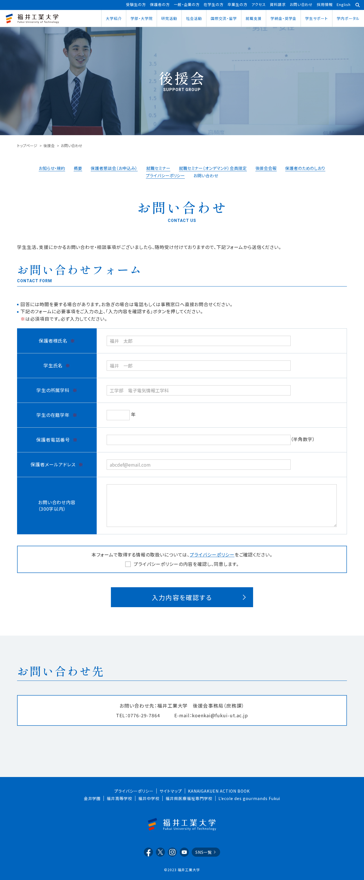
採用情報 (325, 4)
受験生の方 (136, 4)
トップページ (27, 145)
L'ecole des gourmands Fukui (249, 798)
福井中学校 (149, 798)
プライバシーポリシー (165, 175)
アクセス (258, 4)
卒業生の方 (237, 4)
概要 (78, 168)
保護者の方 (160, 4)
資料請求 (278, 4)
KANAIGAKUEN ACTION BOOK (219, 791)
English (344, 4)
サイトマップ (171, 791)
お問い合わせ (301, 4)
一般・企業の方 (187, 4)
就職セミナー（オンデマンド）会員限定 (213, 168)
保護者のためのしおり (305, 168)
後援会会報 (266, 168)
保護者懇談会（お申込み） (114, 168)
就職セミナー (158, 168)
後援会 (49, 145)
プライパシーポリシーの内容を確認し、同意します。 (186, 563)
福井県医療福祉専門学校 (189, 798)
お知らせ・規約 (52, 168)
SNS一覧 (203, 852)
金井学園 (92, 798)
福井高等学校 (119, 798)
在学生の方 (214, 4)
